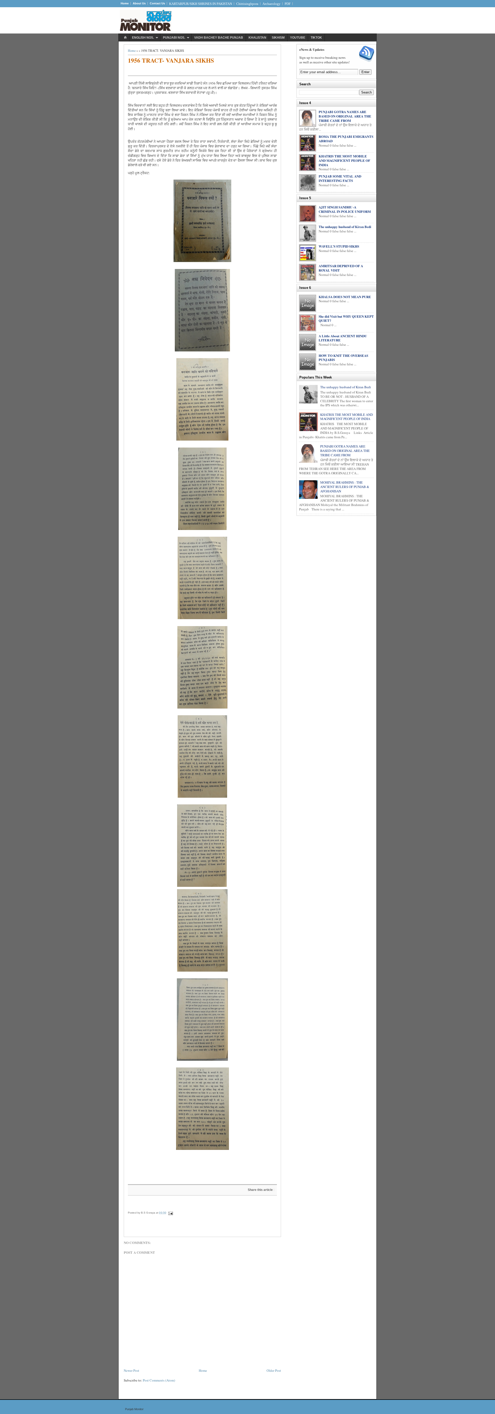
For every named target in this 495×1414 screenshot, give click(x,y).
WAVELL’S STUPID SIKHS (339, 246)
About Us (139, 3)
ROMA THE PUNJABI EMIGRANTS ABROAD (346, 138)
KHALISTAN (257, 37)
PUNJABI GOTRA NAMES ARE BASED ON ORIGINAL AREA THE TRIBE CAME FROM (345, 116)
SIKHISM (278, 37)
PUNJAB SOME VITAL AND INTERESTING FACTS (340, 178)
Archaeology (271, 4)
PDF (288, 4)
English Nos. (143, 37)
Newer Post (131, 1370)
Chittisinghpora (247, 4)
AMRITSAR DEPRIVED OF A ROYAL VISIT (341, 268)
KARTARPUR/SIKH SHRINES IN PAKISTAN (200, 4)
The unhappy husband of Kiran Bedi (345, 226)
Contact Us (157, 3)
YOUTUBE (297, 37)
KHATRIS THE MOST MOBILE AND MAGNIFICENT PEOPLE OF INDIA (344, 160)
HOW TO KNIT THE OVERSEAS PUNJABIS (343, 357)
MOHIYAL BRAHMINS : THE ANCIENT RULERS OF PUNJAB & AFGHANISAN (344, 486)
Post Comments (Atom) (159, 1380)
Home (125, 3)
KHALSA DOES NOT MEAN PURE (345, 296)
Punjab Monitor (134, 1409)
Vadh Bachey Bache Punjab (218, 37)
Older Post (274, 1370)
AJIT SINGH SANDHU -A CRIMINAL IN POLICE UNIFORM (345, 209)
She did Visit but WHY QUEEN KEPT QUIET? (346, 318)
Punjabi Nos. (174, 37)
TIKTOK (316, 37)
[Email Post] (170, 1212)
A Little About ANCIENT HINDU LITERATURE (343, 338)
